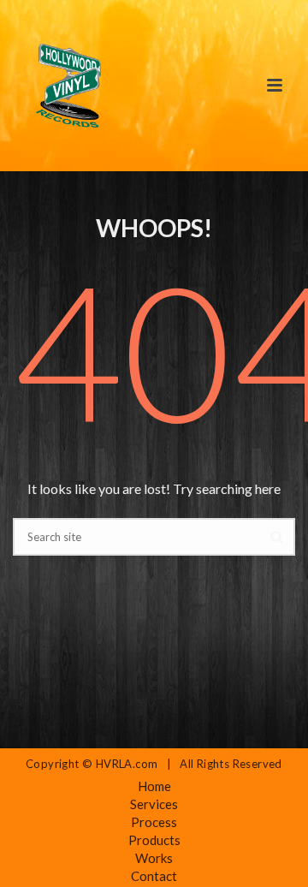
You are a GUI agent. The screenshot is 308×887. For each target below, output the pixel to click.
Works (154, 858)
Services (154, 804)
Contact (154, 876)
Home (154, 786)
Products (154, 840)
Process (154, 822)
